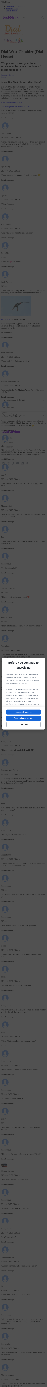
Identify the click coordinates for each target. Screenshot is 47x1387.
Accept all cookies (23, 712)
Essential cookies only (23, 718)
